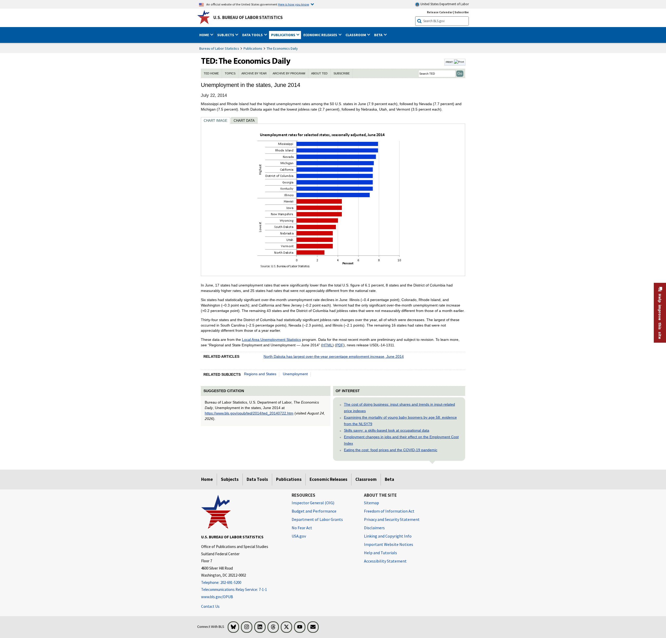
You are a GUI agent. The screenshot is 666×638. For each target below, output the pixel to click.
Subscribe (461, 12)
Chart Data (244, 121)
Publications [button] (283, 35)
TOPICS (230, 73)
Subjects (230, 479)
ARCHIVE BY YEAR (254, 73)
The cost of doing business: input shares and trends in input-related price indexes (399, 407)
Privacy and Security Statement (392, 519)
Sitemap (371, 502)
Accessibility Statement (385, 561)
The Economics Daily (282, 48)
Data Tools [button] (253, 35)
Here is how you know (293, 4)
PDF (339, 345)
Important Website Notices (388, 544)
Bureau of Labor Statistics (219, 48)
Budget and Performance (314, 511)
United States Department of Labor (444, 4)
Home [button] (204, 35)
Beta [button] (378, 35)
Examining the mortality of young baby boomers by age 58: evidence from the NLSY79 (400, 420)
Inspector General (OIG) (313, 502)
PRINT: (450, 62)
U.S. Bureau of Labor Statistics (248, 17)
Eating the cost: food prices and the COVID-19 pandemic (390, 450)
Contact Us (210, 606)
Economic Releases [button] (320, 35)
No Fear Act (302, 527)
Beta (389, 479)
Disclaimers (374, 527)
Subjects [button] (226, 35)
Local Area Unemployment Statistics (271, 339)
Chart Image (215, 121)
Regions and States (260, 374)
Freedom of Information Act (389, 511)
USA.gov (299, 536)
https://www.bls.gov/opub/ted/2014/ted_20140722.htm (249, 413)
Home (207, 479)
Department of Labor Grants (317, 519)
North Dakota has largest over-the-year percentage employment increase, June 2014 (334, 356)
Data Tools (257, 479)
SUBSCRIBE (342, 73)
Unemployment (295, 374)
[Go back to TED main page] (322, 62)
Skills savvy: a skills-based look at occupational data (386, 430)
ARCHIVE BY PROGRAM (289, 73)
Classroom (366, 479)
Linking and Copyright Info (388, 536)
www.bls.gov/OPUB (217, 596)
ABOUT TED (319, 73)
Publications (253, 48)
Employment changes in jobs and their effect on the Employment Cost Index (401, 440)
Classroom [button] (356, 35)
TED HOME (211, 73)
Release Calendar (440, 12)
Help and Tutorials (380, 552)
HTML (327, 345)
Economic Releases (328, 479)
